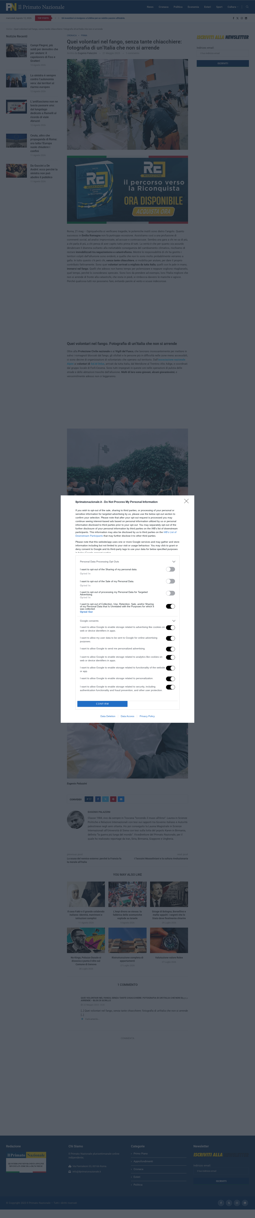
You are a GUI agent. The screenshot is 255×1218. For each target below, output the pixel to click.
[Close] (187, 502)
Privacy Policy (147, 716)
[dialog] (127, 609)
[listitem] (127, 561)
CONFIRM (102, 704)
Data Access (127, 716)
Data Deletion (107, 716)
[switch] (170, 569)
